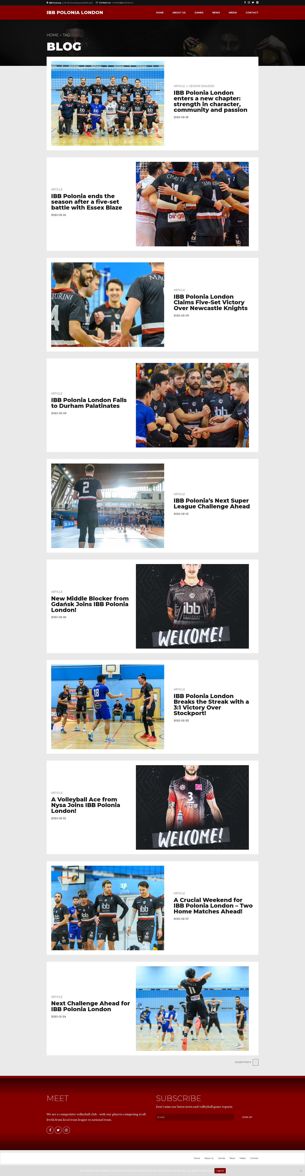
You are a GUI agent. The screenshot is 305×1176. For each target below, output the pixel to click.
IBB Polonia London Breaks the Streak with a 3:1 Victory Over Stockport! (211, 705)
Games (199, 12)
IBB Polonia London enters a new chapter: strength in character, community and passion (210, 101)
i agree (220, 1170)
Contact (252, 12)
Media (233, 12)
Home (160, 12)
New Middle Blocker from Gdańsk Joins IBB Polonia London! (90, 604)
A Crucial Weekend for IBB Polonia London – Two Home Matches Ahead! (213, 906)
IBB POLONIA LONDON (75, 12)
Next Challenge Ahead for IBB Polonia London (90, 1006)
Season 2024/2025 (201, 86)
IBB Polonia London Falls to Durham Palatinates (89, 403)
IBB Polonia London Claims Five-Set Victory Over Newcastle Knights (211, 302)
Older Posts (243, 1062)
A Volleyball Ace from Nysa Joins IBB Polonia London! (85, 805)
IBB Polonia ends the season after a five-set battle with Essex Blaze (86, 202)
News (216, 12)
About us (179, 12)
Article (179, 86)
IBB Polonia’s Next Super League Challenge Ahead (212, 503)
